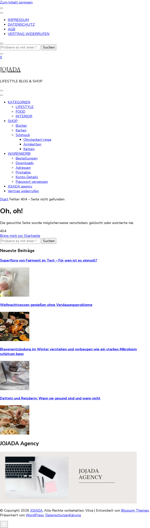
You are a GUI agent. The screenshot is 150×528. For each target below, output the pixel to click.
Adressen (23, 167)
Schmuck (23, 135)
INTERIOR (24, 116)
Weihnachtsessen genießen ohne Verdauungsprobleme (46, 304)
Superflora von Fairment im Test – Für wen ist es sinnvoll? (48, 260)
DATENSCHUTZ (21, 24)
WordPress (35, 515)
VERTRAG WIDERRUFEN (28, 34)
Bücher (21, 125)
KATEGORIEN (19, 102)
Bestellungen (27, 158)
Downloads (25, 163)
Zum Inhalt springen (16, 2)
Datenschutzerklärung (63, 515)
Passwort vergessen (32, 181)
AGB (11, 29)
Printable (23, 172)
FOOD (20, 111)
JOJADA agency (20, 186)
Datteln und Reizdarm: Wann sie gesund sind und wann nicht (50, 398)
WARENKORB (19, 153)
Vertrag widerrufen (23, 191)
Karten (21, 130)
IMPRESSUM (18, 20)
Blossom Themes (135, 510)
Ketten (29, 149)
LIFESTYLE (25, 107)
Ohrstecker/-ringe (37, 139)
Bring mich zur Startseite (20, 235)
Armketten (32, 144)
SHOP (13, 121)
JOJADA (10, 69)
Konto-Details (27, 177)
